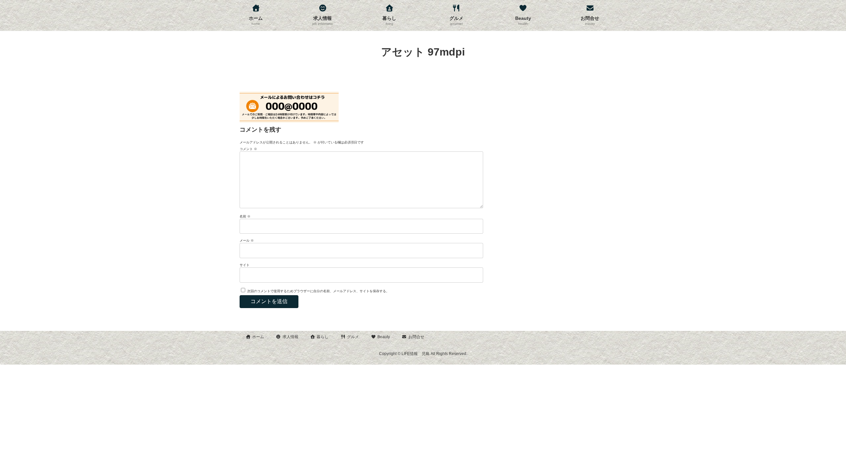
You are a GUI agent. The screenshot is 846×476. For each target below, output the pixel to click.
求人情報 (290, 337)
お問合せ (416, 337)
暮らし (322, 337)
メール (247, 240)
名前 (245, 216)
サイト (245, 265)
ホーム (258, 337)
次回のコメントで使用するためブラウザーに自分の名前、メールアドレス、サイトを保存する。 (318, 291)
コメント (248, 149)
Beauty (383, 337)
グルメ (353, 337)
